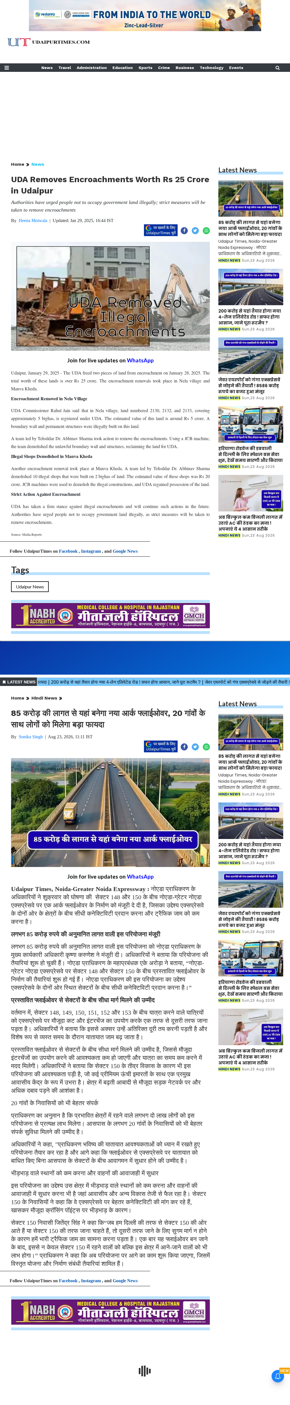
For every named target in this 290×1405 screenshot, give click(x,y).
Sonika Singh (31, 736)
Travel (64, 67)
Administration (92, 67)
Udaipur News (30, 586)
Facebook (68, 551)
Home (17, 164)
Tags (20, 569)
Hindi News (44, 698)
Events (236, 67)
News (47, 67)
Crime (164, 67)
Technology (211, 67)
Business (185, 67)
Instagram (91, 551)
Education (122, 67)
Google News (125, 551)
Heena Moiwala (33, 220)
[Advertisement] (145, 111)
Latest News (237, 170)
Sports (145, 67)
